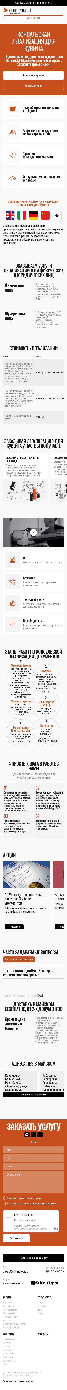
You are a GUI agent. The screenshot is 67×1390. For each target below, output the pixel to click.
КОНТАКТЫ (42, 1334)
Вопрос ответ (9, 1361)
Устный (6, 1320)
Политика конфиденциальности (18, 1381)
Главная (7, 995)
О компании (8, 1339)
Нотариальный (10, 1309)
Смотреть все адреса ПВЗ (33, 1094)
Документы (8, 1353)
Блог (5, 1364)
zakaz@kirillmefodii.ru (15, 1271)
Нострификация (10, 1317)
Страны (32, 995)
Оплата (40, 1302)
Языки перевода (11, 1327)
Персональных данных (43, 1203)
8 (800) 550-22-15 (54, 1271)
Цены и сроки (33, 18)
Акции (40, 1313)
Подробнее (14, 926)
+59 (57, 215)
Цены (39, 1309)
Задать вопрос (34, 85)
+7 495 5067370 (42, 3)
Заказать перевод (33, 75)
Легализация (19, 995)
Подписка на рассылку (33, 1258)
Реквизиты (8, 1357)
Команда (7, 1343)
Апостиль (7, 1302)
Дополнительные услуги (14, 1324)
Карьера (7, 1350)
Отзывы (7, 1346)
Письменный (9, 1313)
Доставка (42, 1306)
